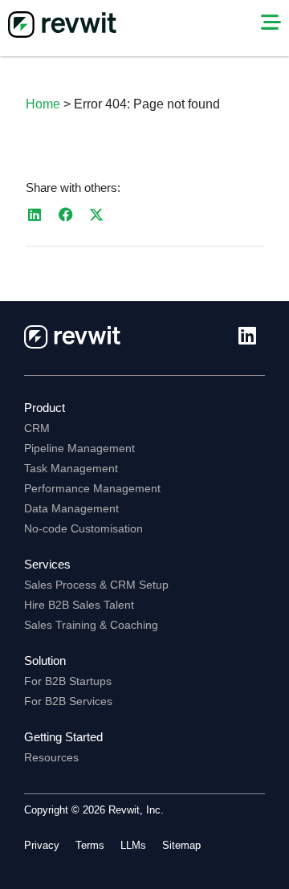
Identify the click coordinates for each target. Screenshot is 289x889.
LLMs (133, 845)
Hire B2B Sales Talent (79, 604)
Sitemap (181, 845)
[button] (35, 215)
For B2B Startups (68, 681)
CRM (37, 428)
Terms (89, 845)
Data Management (71, 508)
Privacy (41, 845)
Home (43, 104)
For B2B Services (68, 701)
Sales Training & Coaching (91, 624)
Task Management (71, 468)
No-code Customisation (83, 528)
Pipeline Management (79, 448)
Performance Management (92, 488)
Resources (51, 757)
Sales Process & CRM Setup (96, 584)
